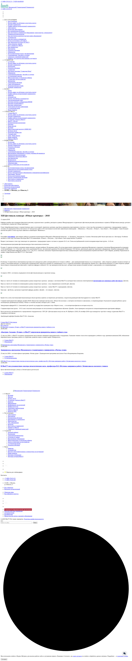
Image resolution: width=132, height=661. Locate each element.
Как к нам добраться (10, 188)
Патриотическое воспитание (16, 123)
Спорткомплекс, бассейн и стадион (19, 55)
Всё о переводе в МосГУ (15, 45)
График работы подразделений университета (21, 26)
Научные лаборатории (15, 105)
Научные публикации (14, 455)
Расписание (11, 66)
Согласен (4, 659)
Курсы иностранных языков (16, 176)
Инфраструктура (13, 406)
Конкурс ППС (12, 411)
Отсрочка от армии (14, 437)
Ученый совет (12, 134)
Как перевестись (13, 47)
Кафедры (10, 95)
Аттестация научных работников (18, 106)
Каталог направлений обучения (17, 177)
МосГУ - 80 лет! (13, 121)
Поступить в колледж (14, 180)
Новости (10, 402)
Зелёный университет (14, 87)
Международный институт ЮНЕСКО (19, 129)
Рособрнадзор (8, 514)
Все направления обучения (16, 31)
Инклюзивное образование (16, 439)
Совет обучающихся (14, 84)
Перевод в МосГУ (13, 427)
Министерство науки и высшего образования (18, 516)
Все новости (4, 325)
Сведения (7, 193)
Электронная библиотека (15, 435)
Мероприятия (12, 403)
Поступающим (12, 21)
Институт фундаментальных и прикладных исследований (26, 451)
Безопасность (12, 160)
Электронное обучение (15, 82)
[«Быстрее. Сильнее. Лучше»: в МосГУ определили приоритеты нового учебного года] (28, 327)
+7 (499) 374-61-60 (10, 480)
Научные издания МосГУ (15, 103)
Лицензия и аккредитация (16, 408)
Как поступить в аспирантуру (17, 39)
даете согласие (77, 656)
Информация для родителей (16, 405)
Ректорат (10, 124)
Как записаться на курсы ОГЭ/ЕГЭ (18, 42)
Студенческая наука (14, 108)
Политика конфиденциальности (34, 519)
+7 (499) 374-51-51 (6, 1)
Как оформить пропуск (11, 494)
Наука (10, 90)
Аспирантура (12, 37)
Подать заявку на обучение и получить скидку (22, 23)
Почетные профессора (15, 132)
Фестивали (13, 322)
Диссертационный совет (15, 100)
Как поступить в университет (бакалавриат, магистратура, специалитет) (30, 32)
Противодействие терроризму (13, 511)
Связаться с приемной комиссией (18, 57)
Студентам (11, 61)
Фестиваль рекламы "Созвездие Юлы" (20, 71)
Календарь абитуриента (15, 29)
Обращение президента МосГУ (17, 156)
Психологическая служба (15, 86)
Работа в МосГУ (13, 139)
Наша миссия (12, 126)
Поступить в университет (16, 179)
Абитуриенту (12, 28)
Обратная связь (12, 163)
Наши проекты (12, 110)
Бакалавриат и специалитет (16, 419)
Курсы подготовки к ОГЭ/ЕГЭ (17, 40)
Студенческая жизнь (10, 358)
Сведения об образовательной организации (18, 509)
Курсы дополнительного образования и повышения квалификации (28, 172)
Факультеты (11, 49)
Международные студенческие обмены (20, 77)
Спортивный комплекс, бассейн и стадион (21, 74)
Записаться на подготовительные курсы (20, 169)
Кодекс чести (12, 398)
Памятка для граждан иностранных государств (22, 58)
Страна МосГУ (12, 113)
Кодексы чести (12, 131)
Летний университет (14, 24)
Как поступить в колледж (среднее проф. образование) (24, 36)
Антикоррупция (9, 513)
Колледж (10, 424)
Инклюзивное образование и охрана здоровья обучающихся (26, 153)
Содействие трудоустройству (17, 79)
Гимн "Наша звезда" (14, 135)
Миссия (10, 397)
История (10, 127)
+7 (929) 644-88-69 (18, 1)
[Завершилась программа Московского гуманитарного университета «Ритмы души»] (27, 345)
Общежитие (11, 52)
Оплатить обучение (14, 50)
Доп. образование (13, 422)
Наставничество (13, 158)
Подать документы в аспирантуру (18, 98)
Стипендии (11, 69)
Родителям (11, 142)
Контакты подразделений (12, 187)
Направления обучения (15, 418)
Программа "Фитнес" (14, 174)
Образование (8, 342)
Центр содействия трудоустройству (19, 164)
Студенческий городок (15, 76)
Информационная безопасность (17, 161)
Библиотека (11, 81)
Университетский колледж (16, 34)
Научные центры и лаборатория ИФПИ (20, 102)
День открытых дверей (15, 44)
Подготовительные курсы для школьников (21, 53)
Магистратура (12, 421)
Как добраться (8, 487)
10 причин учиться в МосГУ (16, 119)
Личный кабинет (13, 432)
